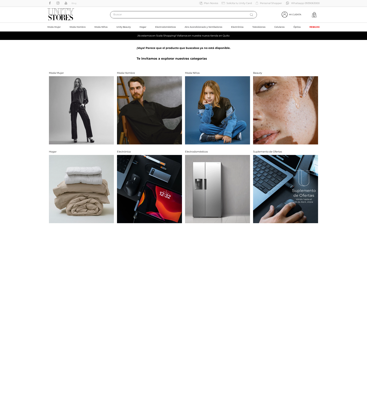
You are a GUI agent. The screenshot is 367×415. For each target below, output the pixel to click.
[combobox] (183, 14)
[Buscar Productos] (251, 14)
